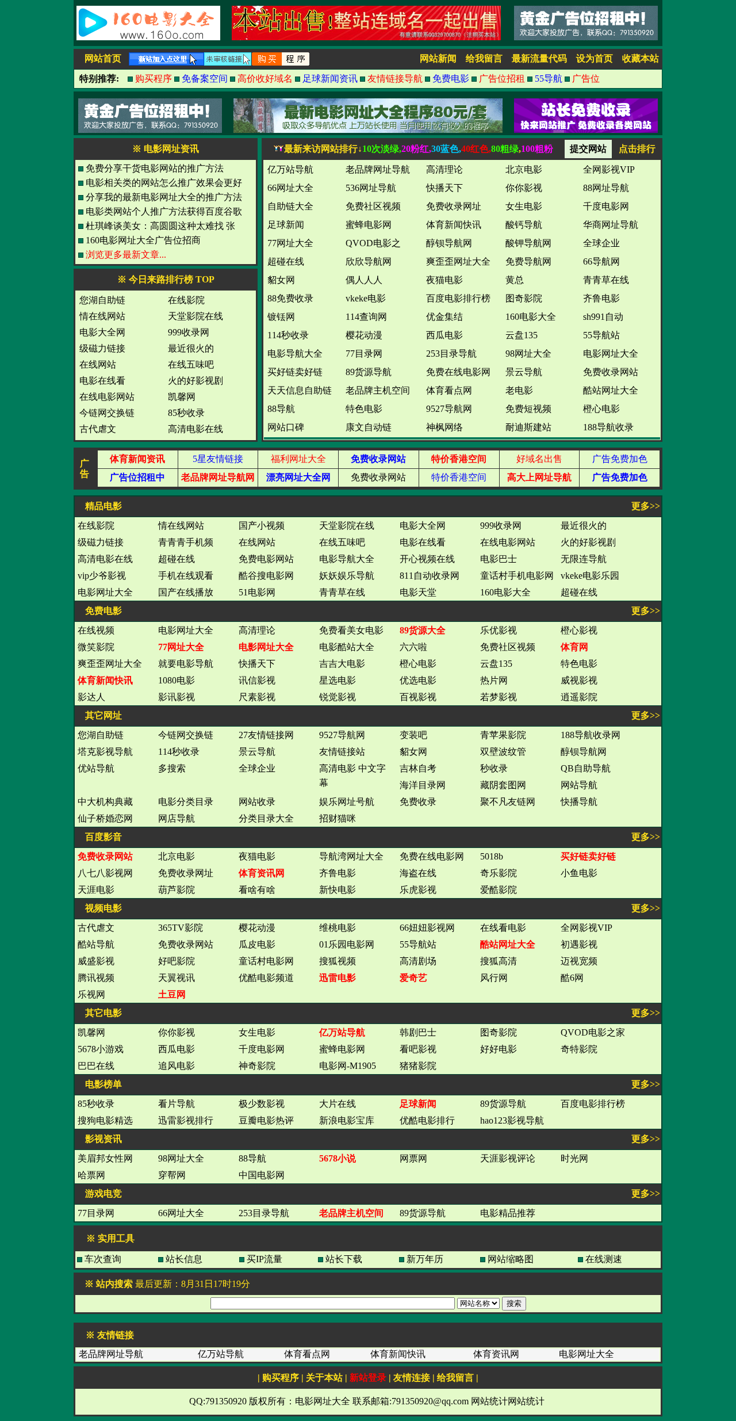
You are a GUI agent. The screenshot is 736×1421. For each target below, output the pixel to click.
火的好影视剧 (195, 380)
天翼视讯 (176, 978)
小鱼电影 (579, 873)
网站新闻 (438, 58)
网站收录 (257, 802)
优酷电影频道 (266, 978)
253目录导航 (264, 1213)
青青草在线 (342, 592)
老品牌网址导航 (111, 1354)
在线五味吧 (191, 364)
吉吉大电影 (342, 664)
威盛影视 (96, 961)
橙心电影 (418, 664)
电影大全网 (102, 332)
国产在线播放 (185, 592)
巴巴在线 (96, 1066)
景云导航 (257, 752)
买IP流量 (264, 1259)
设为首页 (594, 58)
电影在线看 (102, 380)
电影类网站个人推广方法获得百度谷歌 (164, 211)
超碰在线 (176, 559)
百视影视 (418, 697)
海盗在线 (418, 873)
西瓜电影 (176, 1049)
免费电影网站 (266, 559)
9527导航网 (342, 735)
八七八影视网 (105, 873)
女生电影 (257, 1032)
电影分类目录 (185, 802)
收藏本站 (640, 58)
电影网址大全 (105, 592)
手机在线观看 (185, 575)
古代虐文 (97, 429)
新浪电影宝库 (346, 1120)
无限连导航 (584, 559)
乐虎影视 (418, 890)
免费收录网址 (185, 873)
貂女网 (413, 752)
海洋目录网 (423, 785)
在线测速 (603, 1259)
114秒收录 (179, 752)
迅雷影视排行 (185, 1120)
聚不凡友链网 (507, 802)
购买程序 (280, 1377)
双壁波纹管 (503, 752)
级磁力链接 (102, 348)
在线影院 (186, 300)
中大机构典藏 (105, 802)
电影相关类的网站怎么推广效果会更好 (164, 183)
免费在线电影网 (432, 856)
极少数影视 (262, 1104)
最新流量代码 (539, 58)
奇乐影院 (498, 873)
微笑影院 (96, 647)
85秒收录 (186, 413)
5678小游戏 (101, 1049)
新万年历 (425, 1259)
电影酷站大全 (346, 647)
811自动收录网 (429, 575)
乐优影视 (498, 630)
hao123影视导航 (512, 1120)
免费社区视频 (507, 647)
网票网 (413, 1158)
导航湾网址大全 (351, 856)
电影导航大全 (346, 559)
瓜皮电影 (257, 944)
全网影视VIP (586, 928)
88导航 (252, 1158)
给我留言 (484, 58)
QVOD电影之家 (593, 1032)
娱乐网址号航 (346, 802)
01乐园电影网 (346, 944)
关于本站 (324, 1377)
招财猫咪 (337, 818)
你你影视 (176, 1032)
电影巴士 (498, 559)
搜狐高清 (498, 961)
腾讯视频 (96, 978)
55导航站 (418, 944)
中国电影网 (262, 1175)
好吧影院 (176, 961)
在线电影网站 (107, 397)
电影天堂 (418, 592)
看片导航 (176, 1104)
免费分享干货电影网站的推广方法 (155, 168)
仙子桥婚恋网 (105, 818)
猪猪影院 (418, 1066)
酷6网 (572, 978)
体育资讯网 (496, 1354)
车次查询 (103, 1259)
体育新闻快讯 (397, 1354)
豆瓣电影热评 (266, 1120)
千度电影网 (262, 1049)
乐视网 (91, 994)
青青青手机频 (185, 542)
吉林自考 (418, 768)
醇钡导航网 (584, 752)
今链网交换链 (107, 413)
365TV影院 (180, 928)
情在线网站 (102, 316)
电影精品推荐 (507, 1213)
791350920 (226, 1401)
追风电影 (176, 1066)
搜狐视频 (337, 961)
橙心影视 (579, 630)
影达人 (91, 697)
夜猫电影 (257, 856)
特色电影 (579, 664)
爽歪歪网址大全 (110, 664)
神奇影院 (257, 1066)
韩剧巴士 (418, 1032)
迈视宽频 (579, 961)
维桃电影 (337, 928)
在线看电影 (503, 928)
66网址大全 (181, 1213)
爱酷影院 (498, 890)
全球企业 (257, 768)
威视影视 (579, 680)
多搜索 (172, 768)
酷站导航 (96, 944)
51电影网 (257, 592)
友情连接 (411, 1377)
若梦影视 (498, 697)
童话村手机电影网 (517, 575)
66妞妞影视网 (427, 928)
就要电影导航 (185, 664)
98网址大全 (181, 1158)
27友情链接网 (266, 735)
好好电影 (498, 1049)
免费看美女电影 (351, 630)
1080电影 (176, 680)
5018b (491, 856)
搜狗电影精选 (105, 1120)
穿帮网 (172, 1175)
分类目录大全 (266, 818)
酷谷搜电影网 (266, 575)
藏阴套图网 (503, 785)
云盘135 (496, 664)
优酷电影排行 (427, 1120)
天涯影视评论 (507, 1158)
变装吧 (413, 735)
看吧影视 (418, 1049)
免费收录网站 (378, 477)
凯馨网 (181, 397)
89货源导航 (503, 1104)
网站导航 (579, 785)
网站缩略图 (511, 1259)
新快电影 (337, 890)
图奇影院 (498, 1032)
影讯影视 (176, 697)
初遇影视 (579, 944)
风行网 (494, 978)
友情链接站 (342, 752)
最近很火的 (191, 348)
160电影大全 (505, 592)
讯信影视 (257, 680)
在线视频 (96, 630)
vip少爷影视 (102, 575)
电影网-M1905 (347, 1066)
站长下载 (343, 1259)
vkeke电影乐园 (590, 575)
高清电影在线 (195, 429)
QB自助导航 (586, 768)
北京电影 (176, 856)
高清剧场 (418, 961)
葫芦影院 (176, 890)
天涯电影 (96, 890)
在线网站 (97, 364)
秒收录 (494, 768)
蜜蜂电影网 (342, 1049)
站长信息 (184, 1259)
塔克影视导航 (105, 752)
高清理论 (257, 630)
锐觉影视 (337, 697)
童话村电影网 (266, 961)
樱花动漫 (257, 928)
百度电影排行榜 (593, 1104)
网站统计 (489, 1401)
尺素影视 (257, 697)
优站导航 (96, 768)
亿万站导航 (221, 1354)
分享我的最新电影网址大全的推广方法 (164, 197)
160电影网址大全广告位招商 (143, 240)
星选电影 (337, 680)
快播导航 (579, 802)
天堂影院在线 (195, 316)
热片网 (494, 680)
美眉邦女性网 (105, 1158)
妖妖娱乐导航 (346, 575)
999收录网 (188, 332)
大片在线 (337, 1104)
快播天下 (257, 664)
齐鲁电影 (337, 873)
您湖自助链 (102, 300)
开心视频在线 (427, 559)
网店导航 (176, 818)
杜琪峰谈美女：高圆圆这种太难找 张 (160, 226)
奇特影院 (579, 1049)
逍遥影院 (579, 697)
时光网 (574, 1158)
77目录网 (96, 1213)
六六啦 (413, 647)
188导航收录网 (590, 735)
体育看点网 (307, 1354)
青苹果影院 (503, 735)
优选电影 (418, 680)
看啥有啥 (257, 890)
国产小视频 (262, 525)
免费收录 (418, 802)
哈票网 (91, 1175)
